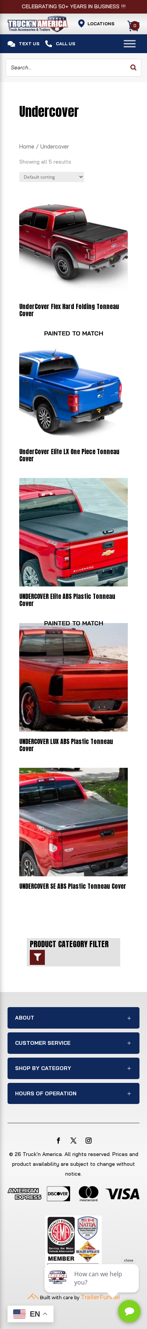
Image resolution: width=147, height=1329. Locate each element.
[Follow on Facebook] (58, 1141)
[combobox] (73, 68)
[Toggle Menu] (130, 43)
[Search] (133, 68)
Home (26, 146)
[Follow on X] (73, 1141)
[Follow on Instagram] (89, 1141)
